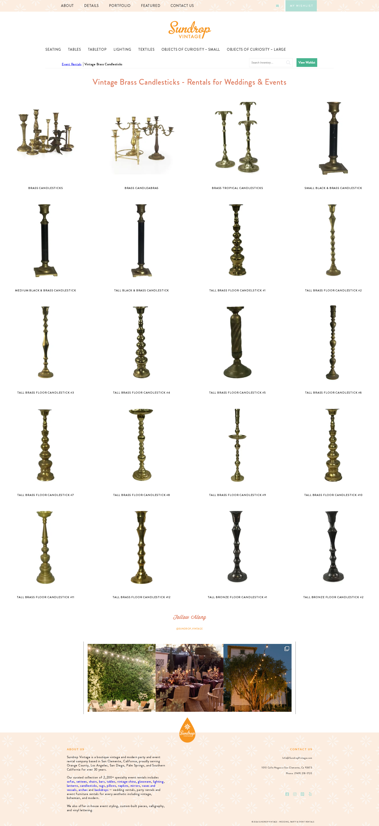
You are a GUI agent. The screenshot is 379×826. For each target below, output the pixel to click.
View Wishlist (306, 62)
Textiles (146, 49)
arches (83, 790)
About (67, 5)
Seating (53, 49)
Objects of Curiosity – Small (190, 49)
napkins (123, 785)
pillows (111, 785)
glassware (144, 781)
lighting (158, 781)
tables (111, 781)
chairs (93, 781)
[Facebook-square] (287, 794)
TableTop (97, 49)
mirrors (135, 785)
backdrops (102, 790)
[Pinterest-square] (303, 794)
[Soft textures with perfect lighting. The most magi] (122, 678)
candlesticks (88, 785)
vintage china (126, 781)
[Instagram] (295, 794)
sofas (70, 781)
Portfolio (120, 5)
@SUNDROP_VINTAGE (189, 628)
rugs (102, 785)
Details (91, 5)
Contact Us (182, 5)
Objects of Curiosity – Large (256, 49)
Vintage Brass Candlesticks (103, 64)
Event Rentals (72, 64)
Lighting (122, 49)
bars (102, 781)
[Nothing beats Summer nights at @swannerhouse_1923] (257, 678)
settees (81, 781)
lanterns (72, 785)
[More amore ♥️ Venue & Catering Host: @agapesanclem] (189, 678)
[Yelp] (310, 794)
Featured (150, 5)
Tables (74, 49)
